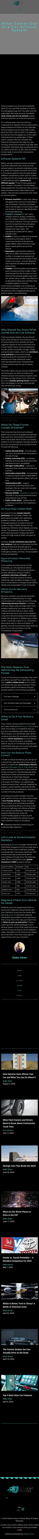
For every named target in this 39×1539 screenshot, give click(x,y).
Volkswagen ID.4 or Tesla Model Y (21, 767)
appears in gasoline (30, 493)
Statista (15, 845)
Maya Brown (8, 1264)
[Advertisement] (19, 83)
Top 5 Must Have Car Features (17, 1395)
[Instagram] (23, 1509)
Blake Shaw (7, 1081)
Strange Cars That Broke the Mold (19, 1166)
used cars (12, 915)
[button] (7, 1498)
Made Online (29, 1534)
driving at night (26, 726)
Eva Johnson (8, 1130)
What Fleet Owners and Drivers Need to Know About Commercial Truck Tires (19, 1123)
